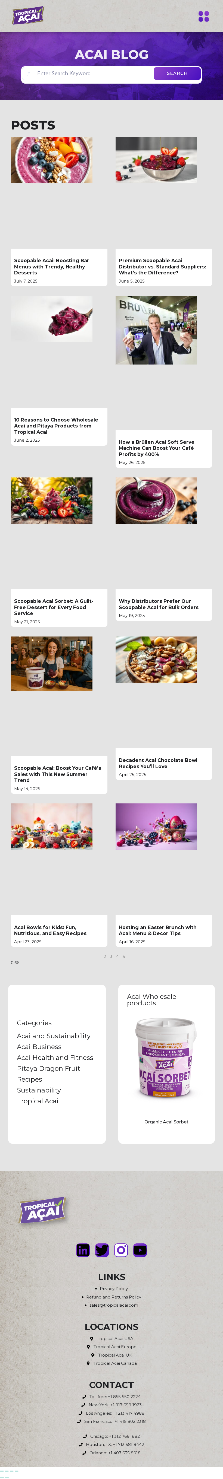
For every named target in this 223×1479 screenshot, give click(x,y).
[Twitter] (102, 1250)
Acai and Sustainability (54, 1036)
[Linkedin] (83, 1250)
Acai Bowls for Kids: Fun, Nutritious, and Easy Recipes (50, 930)
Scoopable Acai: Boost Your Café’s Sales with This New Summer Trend (57, 774)
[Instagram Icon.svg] (121, 1250)
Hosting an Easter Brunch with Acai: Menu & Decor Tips (158, 930)
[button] (204, 17)
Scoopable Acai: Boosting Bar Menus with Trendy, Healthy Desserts (51, 266)
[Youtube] (140, 1250)
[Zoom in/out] (2, 1471)
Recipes (29, 1079)
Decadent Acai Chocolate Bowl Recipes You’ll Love (158, 763)
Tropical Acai (37, 1101)
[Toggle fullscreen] (7, 1471)
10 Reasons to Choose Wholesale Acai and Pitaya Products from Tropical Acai (56, 426)
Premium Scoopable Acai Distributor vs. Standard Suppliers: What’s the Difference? (162, 266)
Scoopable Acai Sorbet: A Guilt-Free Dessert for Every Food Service (54, 607)
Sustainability (39, 1090)
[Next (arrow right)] (7, 1477)
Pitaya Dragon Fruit (48, 1068)
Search (177, 73)
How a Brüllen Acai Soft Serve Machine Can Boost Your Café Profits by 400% (156, 448)
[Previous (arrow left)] (2, 1477)
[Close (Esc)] (16, 1471)
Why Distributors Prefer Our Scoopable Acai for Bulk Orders (159, 604)
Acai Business (39, 1047)
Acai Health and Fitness (55, 1058)
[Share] (12, 1471)
